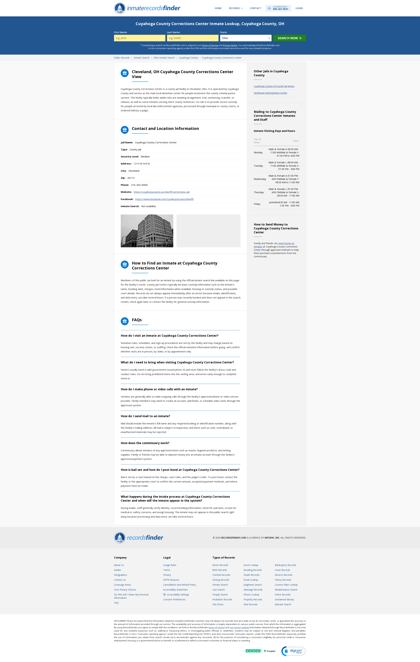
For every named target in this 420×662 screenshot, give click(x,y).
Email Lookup (251, 579)
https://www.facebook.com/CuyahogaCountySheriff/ (164, 199)
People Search (220, 594)
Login (299, 8)
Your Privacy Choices (125, 589)
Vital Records (250, 604)
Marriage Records (253, 589)
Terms (166, 569)
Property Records (253, 599)
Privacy (167, 574)
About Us (119, 565)
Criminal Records (221, 574)
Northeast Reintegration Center (270, 92)
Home (218, 8)
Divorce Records (283, 574)
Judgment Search (253, 584)
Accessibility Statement (175, 589)
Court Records (282, 569)
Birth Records (219, 569)
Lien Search (218, 589)
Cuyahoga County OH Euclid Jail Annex (274, 86)
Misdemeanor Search (286, 589)
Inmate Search (220, 584)
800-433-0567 (280, 8)
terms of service (217, 627)
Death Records (252, 574)
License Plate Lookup (286, 584)
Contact (255, 8)
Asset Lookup (251, 565)
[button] (293, 651)
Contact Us (120, 579)
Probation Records (222, 599)
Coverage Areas (122, 584)
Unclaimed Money (284, 599)
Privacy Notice (230, 45)
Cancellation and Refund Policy (179, 584)
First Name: (120, 32)
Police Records (283, 594)
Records (234, 8)
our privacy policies (239, 627)
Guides (117, 569)
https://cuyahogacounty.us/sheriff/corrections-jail (161, 192)
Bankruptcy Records (285, 565)
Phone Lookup (251, 594)
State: (223, 32)
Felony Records (283, 579)
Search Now (288, 38)
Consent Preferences (174, 599)
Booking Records (253, 569)
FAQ (116, 602)
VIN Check (217, 604)
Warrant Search (283, 604)
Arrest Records (220, 565)
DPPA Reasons (171, 579)
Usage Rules (169, 565)
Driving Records (220, 579)
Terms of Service (210, 45)
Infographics (120, 574)
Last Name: (173, 32)
